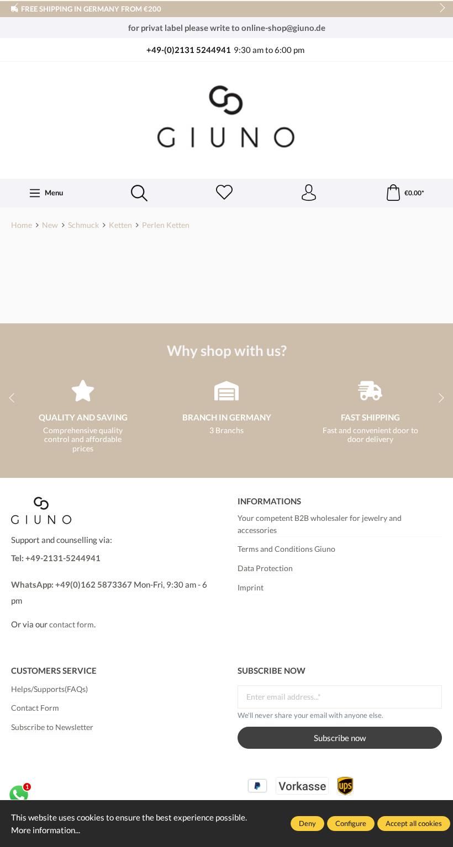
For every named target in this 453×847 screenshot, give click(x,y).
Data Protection (265, 568)
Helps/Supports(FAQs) (49, 689)
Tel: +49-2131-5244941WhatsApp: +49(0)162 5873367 (71, 571)
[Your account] (309, 193)
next (439, 8)
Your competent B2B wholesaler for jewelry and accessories (320, 524)
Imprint (251, 587)
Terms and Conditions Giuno (286, 549)
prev (16, 8)
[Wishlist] (224, 193)
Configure (350, 823)
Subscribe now (340, 738)
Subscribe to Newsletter (52, 727)
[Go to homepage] (226, 119)
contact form (71, 624)
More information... (45, 830)
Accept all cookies (414, 823)
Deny (307, 823)
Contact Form (35, 708)
